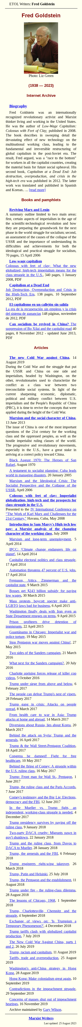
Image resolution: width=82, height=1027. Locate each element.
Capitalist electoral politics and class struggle (42, 560)
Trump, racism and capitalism (30, 952)
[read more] (37, 190)
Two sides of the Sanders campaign (35, 653)
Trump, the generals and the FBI (33, 853)
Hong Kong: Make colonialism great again (40, 979)
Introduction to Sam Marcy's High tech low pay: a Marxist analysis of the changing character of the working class (41, 528)
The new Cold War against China (39, 357)
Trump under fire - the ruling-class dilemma (42, 890)
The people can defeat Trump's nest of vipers (42, 694)
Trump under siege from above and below (40, 684)
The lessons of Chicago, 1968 (32, 900)
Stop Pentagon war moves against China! (40, 642)
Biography (18, 106)
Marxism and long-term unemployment (40, 539)
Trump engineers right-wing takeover (39, 864)
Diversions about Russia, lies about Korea (40, 725)
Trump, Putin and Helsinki (28, 874)
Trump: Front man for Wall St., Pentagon (40, 777)
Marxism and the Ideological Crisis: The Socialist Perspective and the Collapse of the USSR (41, 485)
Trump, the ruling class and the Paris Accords (42, 787)
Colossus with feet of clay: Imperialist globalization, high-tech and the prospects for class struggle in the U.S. (41, 500)
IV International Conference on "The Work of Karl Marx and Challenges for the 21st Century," (41, 513)
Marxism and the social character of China (42, 418)
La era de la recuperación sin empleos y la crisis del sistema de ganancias (41, 309)
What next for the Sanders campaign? (36, 663)
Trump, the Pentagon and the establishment (40, 880)
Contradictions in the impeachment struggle (42, 989)
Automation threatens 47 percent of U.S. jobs (42, 570)
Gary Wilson (52, 1010)
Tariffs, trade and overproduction (34, 958)
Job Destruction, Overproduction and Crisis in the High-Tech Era (41, 289)
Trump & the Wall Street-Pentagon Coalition (42, 746)
